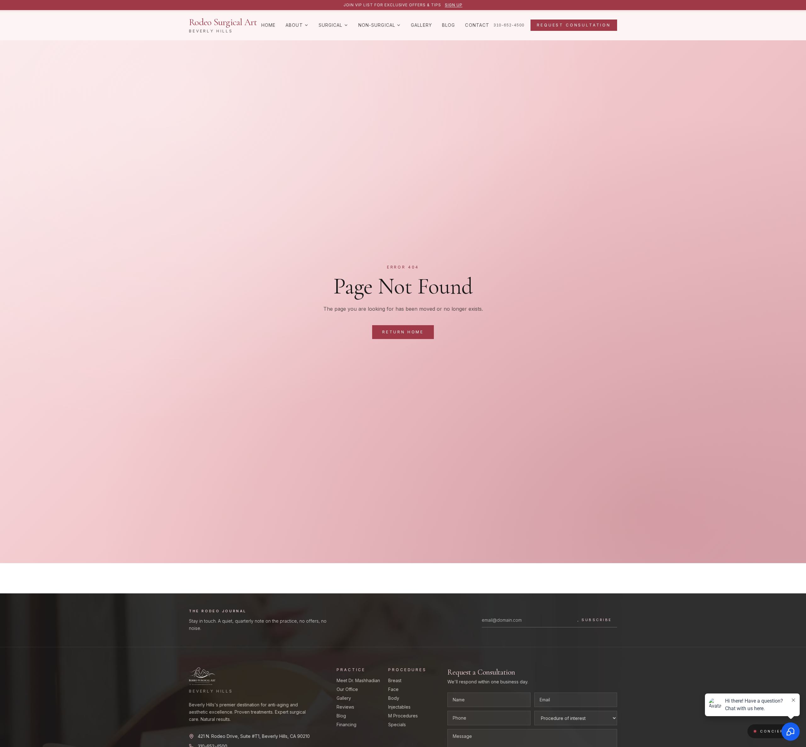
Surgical (331, 25)
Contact (477, 25)
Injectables (399, 707)
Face (393, 689)
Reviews (345, 707)
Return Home (403, 332)
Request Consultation (574, 25)
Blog (448, 25)
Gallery (421, 25)
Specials (397, 724)
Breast (394, 680)
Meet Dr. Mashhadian (358, 680)
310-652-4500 (508, 25)
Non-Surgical (376, 25)
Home (268, 25)
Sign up (454, 5)
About (294, 25)
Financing (346, 724)
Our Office (347, 689)
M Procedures (403, 715)
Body (393, 698)
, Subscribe (594, 620)
